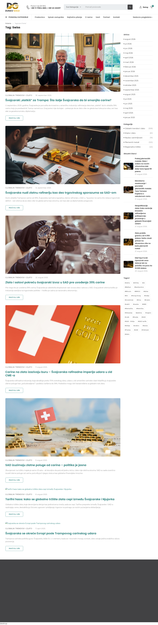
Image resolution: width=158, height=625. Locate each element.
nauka (136, 304)
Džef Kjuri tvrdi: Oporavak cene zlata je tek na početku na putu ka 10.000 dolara (143, 263)
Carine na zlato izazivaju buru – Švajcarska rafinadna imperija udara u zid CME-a (58, 373)
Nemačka (129, 308)
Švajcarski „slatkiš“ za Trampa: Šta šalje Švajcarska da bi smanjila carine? (58, 100)
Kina (139, 300)
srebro (136, 325)
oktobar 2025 (130, 85)
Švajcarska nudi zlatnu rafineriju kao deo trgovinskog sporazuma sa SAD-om (60, 193)
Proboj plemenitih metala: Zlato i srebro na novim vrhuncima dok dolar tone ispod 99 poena (143, 165)
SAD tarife (142, 321)
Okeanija (129, 313)
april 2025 (129, 113)
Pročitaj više (14, 118)
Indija (147, 295)
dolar (146, 291)
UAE (136, 330)
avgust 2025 (130, 94)
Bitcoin (128, 291)
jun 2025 (128, 104)
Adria (128, 283)
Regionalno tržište (133, 147)
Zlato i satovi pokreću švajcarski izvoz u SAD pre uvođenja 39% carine (55, 282)
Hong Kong (136, 295)
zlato (127, 334)
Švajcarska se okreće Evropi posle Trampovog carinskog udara (50, 533)
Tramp (128, 330)
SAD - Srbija (130, 321)
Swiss (146, 325)
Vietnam (146, 330)
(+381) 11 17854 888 (14, 603)
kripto (147, 300)
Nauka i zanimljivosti (133, 138)
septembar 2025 (132, 90)
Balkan (128, 287)
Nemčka (140, 308)
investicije (129, 300)
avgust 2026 (130, 39)
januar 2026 (130, 71)
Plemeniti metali (132, 142)
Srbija (128, 325)
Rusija (136, 317)
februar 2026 (130, 67)
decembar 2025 (131, 76)
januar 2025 (130, 117)
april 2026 (129, 58)
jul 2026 (128, 44)
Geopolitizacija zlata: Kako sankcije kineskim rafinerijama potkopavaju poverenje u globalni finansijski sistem (143, 214)
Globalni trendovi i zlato (18, 95)
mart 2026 (129, 62)
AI (144, 283)
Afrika (136, 283)
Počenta (8, 23)
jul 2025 (128, 99)
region (148, 313)
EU (127, 295)
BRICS (138, 291)
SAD (144, 317)
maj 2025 (129, 108)
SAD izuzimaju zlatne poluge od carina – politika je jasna (45, 465)
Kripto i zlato (130, 133)
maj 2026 (129, 53)
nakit (128, 304)
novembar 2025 (131, 81)
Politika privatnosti (146, 618)
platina (139, 313)
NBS (144, 304)
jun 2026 (128, 48)
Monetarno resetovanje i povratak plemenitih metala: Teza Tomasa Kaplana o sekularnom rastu (143, 188)
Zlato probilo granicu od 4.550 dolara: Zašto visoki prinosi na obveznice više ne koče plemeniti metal (143, 241)
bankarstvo (139, 287)
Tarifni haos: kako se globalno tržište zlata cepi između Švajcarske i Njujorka (59, 499)
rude (127, 317)
